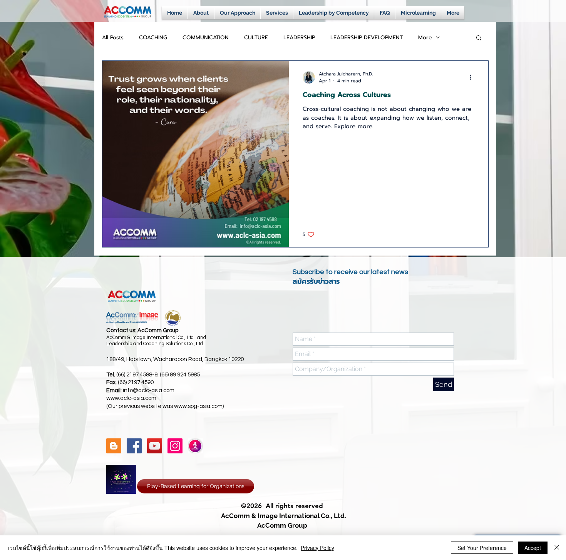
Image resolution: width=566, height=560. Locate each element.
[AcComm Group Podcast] (195, 445)
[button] (478, 38)
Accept (532, 548)
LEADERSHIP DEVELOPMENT (366, 37)
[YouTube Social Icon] (154, 445)
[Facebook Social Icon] (134, 445)
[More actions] (473, 77)
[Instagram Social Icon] (175, 445)
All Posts (113, 37)
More (425, 37)
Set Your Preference (482, 548)
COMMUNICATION (206, 37)
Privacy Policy (317, 548)
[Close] (556, 548)
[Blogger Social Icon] (113, 445)
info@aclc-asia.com (148, 390)
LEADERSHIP (299, 37)
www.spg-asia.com (198, 406)
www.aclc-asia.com (131, 398)
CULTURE (256, 37)
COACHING (153, 37)
